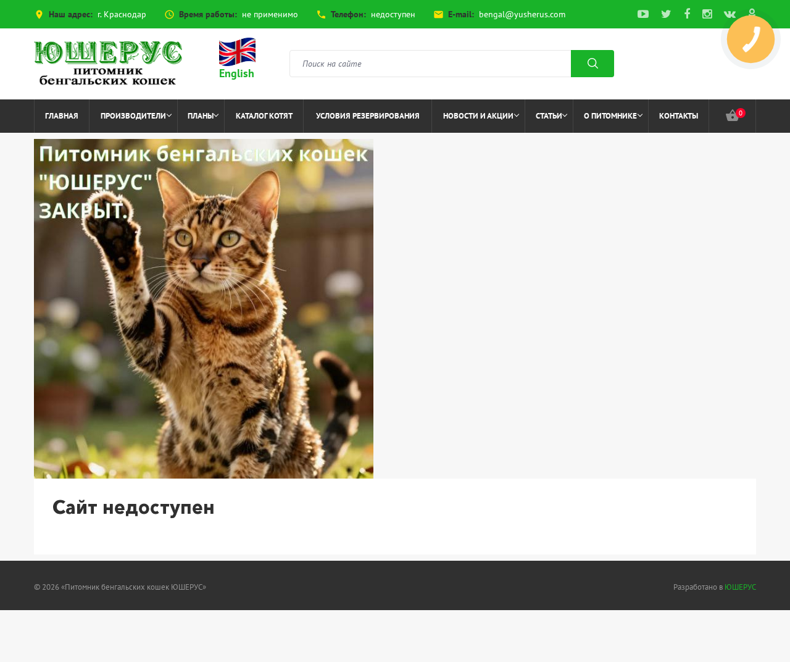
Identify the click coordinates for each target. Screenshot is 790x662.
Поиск (592, 63)
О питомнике (610, 116)
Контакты (678, 116)
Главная (61, 116)
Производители (133, 116)
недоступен (393, 14)
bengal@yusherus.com (522, 14)
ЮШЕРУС (740, 587)
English (236, 73)
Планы (201, 116)
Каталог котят (264, 116)
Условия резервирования (368, 116)
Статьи (549, 116)
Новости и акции (478, 116)
